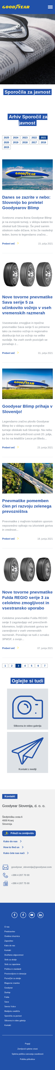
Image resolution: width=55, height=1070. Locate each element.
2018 (25, 142)
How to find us (11, 847)
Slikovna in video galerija (15, 1020)
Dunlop (7, 992)
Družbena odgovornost (13, 955)
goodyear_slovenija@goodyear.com (31, 867)
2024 (15, 137)
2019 (15, 142)
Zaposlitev (8, 941)
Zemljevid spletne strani (27, 1049)
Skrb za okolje (10, 960)
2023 (25, 137)
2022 (34, 137)
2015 (6, 147)
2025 (6, 137)
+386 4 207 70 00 (20, 875)
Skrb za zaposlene (12, 964)
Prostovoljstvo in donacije (15, 974)
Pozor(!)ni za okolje (12, 978)
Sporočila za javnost (13, 1016)
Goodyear (8, 988)
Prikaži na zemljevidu (22, 833)
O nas (7, 927)
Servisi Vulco (10, 1006)
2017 (34, 142)
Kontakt (7, 950)
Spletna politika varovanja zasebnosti (27, 1054)
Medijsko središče (12, 1011)
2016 (43, 142)
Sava (6, 1002)
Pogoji (27, 1044)
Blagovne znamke (12, 983)
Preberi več (8, 243)
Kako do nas (10, 841)
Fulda (6, 997)
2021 (43, 137)
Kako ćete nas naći (13, 853)
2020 (6, 142)
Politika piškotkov (27, 1059)
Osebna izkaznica (12, 936)
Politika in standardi (12, 969)
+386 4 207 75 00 (20, 883)
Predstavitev (9, 931)
